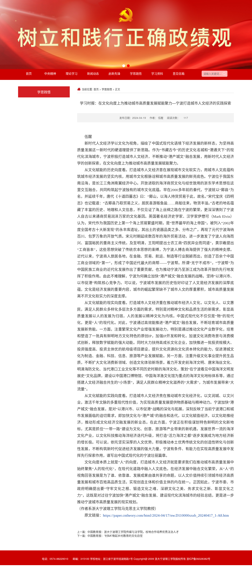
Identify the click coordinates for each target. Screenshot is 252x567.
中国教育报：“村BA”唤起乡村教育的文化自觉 (115, 535)
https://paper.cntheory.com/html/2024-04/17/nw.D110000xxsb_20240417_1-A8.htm (166, 515)
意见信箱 (178, 73)
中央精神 (50, 73)
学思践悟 (136, 73)
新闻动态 (93, 73)
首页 (29, 73)
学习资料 (157, 73)
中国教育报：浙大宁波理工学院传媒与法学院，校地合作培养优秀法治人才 (133, 532)
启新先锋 (114, 73)
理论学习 (71, 73)
